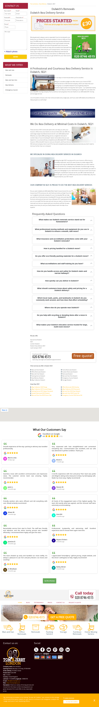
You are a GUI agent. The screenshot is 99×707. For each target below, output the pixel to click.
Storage (63, 632)
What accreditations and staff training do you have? (62, 264)
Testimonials (39, 602)
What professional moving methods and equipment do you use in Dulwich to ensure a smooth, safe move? (62, 230)
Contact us (60, 602)
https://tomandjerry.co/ (13, 683)
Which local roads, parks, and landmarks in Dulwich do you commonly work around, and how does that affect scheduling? (62, 299)
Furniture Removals (77, 633)
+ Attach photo (10, 51)
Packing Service (49, 633)
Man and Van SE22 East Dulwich (71, 391)
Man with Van (9, 70)
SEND (15, 57)
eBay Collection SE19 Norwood (71, 389)
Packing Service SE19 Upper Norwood (42, 391)
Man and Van (8, 632)
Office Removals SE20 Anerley (70, 387)
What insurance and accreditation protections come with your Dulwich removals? (61, 240)
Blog (28, 602)
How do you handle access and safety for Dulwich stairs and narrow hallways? (62, 272)
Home (20, 602)
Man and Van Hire (11, 80)
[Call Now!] (42, 357)
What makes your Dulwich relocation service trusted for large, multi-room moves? (61, 326)
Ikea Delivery (9, 85)
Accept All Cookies (72, 702)
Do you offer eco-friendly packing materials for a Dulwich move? (62, 256)
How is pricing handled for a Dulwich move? (62, 248)
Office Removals (21, 633)
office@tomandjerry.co (13, 681)
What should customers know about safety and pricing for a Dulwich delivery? (62, 289)
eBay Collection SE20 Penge (39, 387)
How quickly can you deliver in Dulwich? (62, 281)
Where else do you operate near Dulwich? (62, 308)
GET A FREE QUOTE (62, 617)
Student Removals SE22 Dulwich (40, 393)
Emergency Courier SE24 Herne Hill (72, 395)
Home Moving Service (91, 633)
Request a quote (75, 602)
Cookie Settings (69, 698)
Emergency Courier (11, 90)
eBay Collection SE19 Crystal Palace (41, 389)
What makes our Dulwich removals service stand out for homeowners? (62, 221)
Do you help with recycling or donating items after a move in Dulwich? (62, 316)
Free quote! (83, 355)
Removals (8, 75)
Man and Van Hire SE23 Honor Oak (41, 395)
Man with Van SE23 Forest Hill (70, 393)
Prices (50, 602)
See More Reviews (49, 581)
